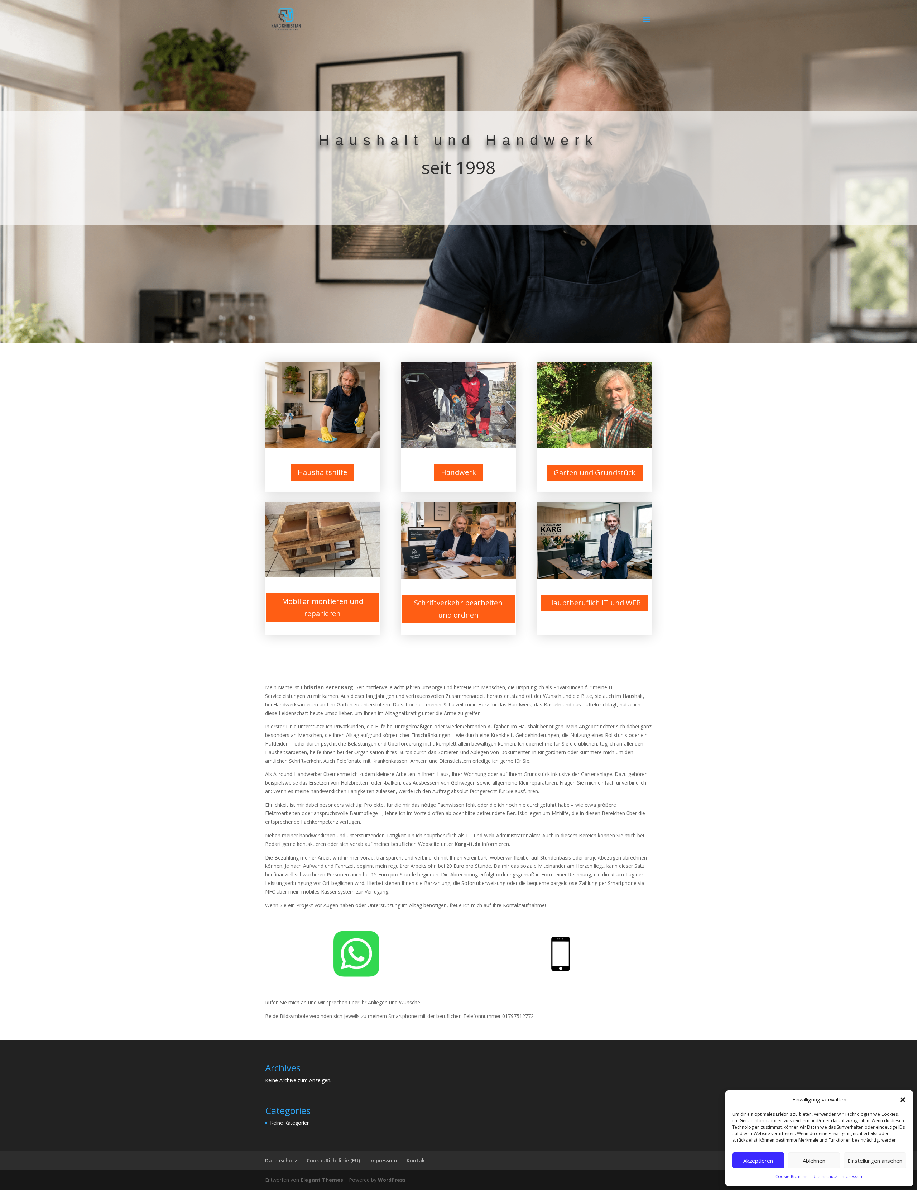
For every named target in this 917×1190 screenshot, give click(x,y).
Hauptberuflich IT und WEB (594, 603)
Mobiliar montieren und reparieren (322, 607)
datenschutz (824, 1177)
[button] (902, 1099)
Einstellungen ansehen (875, 1160)
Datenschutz (281, 1160)
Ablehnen (814, 1160)
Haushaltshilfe (322, 472)
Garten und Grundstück (594, 472)
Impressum (383, 1160)
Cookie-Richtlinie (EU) (333, 1160)
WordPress (392, 1179)
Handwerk (458, 472)
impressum (852, 1177)
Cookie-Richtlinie (792, 1177)
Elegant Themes (322, 1179)
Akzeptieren (758, 1160)
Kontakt (417, 1160)
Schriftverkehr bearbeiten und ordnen (458, 609)
